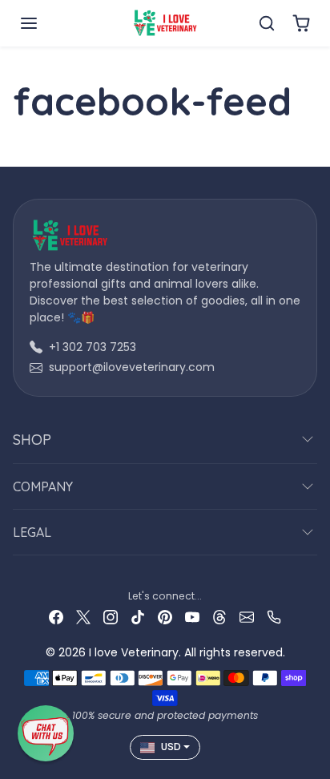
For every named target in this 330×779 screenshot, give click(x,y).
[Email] (246, 617)
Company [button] (43, 486)
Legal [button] (32, 532)
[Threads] (219, 617)
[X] (83, 617)
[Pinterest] (165, 617)
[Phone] (274, 617)
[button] (45, 23)
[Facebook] (56, 617)
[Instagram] (110, 617)
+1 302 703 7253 (92, 347)
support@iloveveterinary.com (132, 367)
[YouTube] (192, 617)
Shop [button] (32, 439)
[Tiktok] (137, 617)
